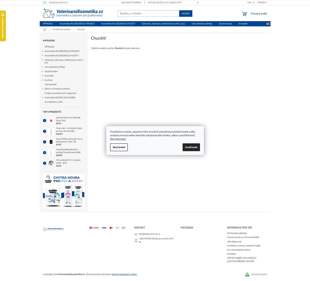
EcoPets (49, 80)
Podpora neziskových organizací (60, 93)
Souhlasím (191, 147)
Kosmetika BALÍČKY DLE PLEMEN (60, 97)
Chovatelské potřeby (55, 67)
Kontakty (231, 254)
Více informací (118, 139)
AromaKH (49, 75)
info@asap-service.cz (149, 234)
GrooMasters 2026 (53, 102)
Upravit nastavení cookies (124, 274)
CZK (250, 2)
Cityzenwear (51, 84)
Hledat (186, 13)
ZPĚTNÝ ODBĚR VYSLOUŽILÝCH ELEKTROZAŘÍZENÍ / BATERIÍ (241, 259)
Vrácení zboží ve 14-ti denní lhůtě (165, 2)
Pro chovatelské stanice (239, 250)
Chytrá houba (51, 71)
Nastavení (119, 147)
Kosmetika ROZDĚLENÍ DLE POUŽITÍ (61, 55)
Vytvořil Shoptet (259, 274)
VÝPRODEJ (50, 46)
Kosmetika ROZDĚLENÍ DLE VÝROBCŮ (62, 51)
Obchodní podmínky (131, 2)
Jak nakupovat (234, 241)
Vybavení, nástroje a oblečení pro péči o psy (64, 61)
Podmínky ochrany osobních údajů (243, 245)
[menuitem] (48, 23)
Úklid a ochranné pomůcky (57, 88)
